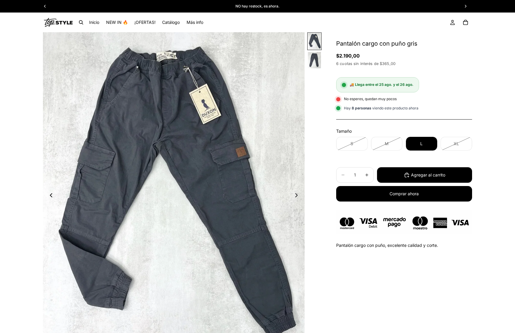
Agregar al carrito (428, 174)
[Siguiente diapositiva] (298, 196)
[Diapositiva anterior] (49, 196)
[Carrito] (465, 22)
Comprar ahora (404, 193)
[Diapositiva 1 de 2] (314, 41)
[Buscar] (81, 22)
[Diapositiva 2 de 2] (314, 60)
